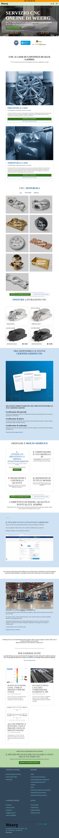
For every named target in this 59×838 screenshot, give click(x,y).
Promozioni (9, 779)
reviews (42, 44)
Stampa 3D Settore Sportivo (39, 795)
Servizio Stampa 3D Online (13, 774)
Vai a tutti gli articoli (29, 660)
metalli (36, 192)
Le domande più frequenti (38, 777)
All (21, 192)
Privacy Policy (35, 805)
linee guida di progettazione (29, 121)
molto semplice (37, 443)
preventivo (17, 469)
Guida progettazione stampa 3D (40, 779)
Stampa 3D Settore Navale (38, 792)
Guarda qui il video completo (13, 629)
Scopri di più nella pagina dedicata (14, 432)
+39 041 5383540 (11, 815)
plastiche (28, 192)
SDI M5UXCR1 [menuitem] (19, 830)
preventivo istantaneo (29, 118)
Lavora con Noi (10, 807)
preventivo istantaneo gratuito (20, 496)
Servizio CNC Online (11, 777)
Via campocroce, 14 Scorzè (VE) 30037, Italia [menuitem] (16, 828)
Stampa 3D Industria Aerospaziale (40, 790)
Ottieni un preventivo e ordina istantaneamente (17, 458)
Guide (32, 774)
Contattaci (9, 810)
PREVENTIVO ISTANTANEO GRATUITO (20, 294)
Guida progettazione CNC (38, 782)
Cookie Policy (34, 807)
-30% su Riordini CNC (29, 1)
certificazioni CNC (29, 353)
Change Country (35, 813)
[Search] (51, 4)
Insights (33, 785)
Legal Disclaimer (35, 810)
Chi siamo (9, 805)
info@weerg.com (11, 813)
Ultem (32, 787)
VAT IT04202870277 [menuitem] (10, 830)
